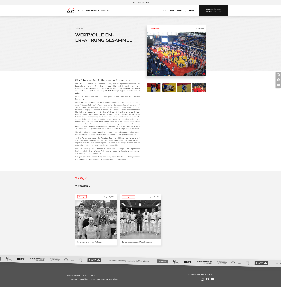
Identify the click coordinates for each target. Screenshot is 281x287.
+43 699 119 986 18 (89, 275)
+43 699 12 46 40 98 (214, 12)
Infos (162, 10)
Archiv (93, 279)
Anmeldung (181, 10)
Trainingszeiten (72, 279)
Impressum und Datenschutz (107, 279)
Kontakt (192, 10)
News (172, 10)
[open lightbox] (154, 87)
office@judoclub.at (213, 9)
